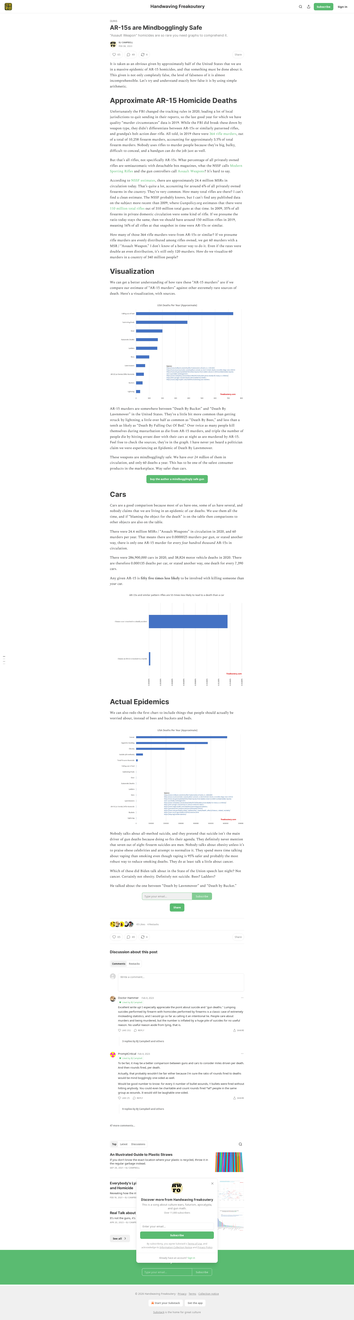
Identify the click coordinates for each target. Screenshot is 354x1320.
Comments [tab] (118, 963)
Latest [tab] (124, 1144)
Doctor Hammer (128, 998)
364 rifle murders (222, 134)
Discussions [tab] (138, 1144)
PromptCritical (127, 1053)
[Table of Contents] (4, 660)
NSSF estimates (143, 180)
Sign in (342, 6)
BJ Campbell (126, 42)
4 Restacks (153, 924)
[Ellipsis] (242, 998)
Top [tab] (114, 1144)
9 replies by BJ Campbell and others (143, 1109)
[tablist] (126, 963)
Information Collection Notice (176, 1247)
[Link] (105, 100)
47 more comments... (122, 1125)
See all (117, 1238)
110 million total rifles (127, 208)
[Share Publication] (308, 6)
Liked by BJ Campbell (132, 1002)
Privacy (182, 1293)
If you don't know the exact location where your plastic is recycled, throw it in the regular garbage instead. (159, 1161)
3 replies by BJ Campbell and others (143, 1041)
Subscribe (323, 6)
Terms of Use (195, 1243)
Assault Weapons (191, 171)
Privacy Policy (204, 1247)
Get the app (195, 1303)
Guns (113, 21)
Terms (192, 1293)
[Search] (300, 6)
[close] (212, 1183)
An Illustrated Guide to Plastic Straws (141, 1154)
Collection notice (208, 1293)
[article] (177, 1163)
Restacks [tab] (134, 963)
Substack (158, 1312)
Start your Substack (167, 1303)
